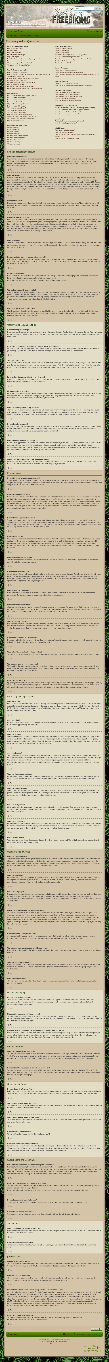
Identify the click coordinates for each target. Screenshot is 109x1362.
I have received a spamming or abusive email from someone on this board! (77, 75)
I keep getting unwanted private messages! (69, 72)
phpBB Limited (67, 1264)
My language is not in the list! (16, 80)
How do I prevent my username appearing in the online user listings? (29, 74)
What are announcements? (16, 137)
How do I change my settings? (17, 72)
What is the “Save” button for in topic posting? (22, 116)
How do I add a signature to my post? (19, 100)
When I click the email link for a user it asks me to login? (25, 88)
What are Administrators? (63, 48)
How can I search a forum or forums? (67, 92)
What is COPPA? (12, 50)
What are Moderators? (62, 50)
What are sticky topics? (14, 140)
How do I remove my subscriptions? (67, 114)
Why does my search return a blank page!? (69, 96)
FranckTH (54, 1341)
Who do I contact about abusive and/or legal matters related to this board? (76, 135)
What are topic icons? (14, 144)
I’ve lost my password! (14, 61)
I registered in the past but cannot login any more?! (23, 59)
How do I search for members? (65, 98)
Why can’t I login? (13, 57)
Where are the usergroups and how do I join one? (71, 55)
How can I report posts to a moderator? (20, 114)
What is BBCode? (13, 127)
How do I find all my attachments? (66, 123)
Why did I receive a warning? (16, 112)
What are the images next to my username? (21, 82)
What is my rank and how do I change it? (20, 86)
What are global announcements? (18, 135)
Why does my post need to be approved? (20, 118)
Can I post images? (13, 133)
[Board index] (32, 12)
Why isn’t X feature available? (64, 132)
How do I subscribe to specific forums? (68, 112)
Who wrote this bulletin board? (65, 130)
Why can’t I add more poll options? (18, 104)
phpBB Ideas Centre (14, 1280)
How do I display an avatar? (16, 84)
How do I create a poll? (14, 102)
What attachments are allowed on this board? (69, 121)
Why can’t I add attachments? (16, 110)
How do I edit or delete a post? (17, 97)
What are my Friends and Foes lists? (67, 83)
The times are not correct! (15, 76)
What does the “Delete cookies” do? (18, 65)
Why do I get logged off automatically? (19, 63)
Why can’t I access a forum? (16, 108)
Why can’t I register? (14, 52)
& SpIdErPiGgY (62, 1341)
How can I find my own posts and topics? (68, 100)
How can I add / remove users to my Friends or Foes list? (74, 85)
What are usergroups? (62, 52)
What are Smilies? (13, 131)
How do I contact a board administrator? (68, 138)
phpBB (45, 398)
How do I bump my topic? (15, 120)
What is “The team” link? (63, 63)
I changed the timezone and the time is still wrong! (23, 78)
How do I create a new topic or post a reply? (21, 95)
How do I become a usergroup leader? (67, 57)
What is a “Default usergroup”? (65, 61)
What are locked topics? (15, 142)
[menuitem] (20, 31)
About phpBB (69, 1266)
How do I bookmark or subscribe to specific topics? (72, 110)
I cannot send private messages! (66, 70)
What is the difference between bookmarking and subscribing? (75, 108)
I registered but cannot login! (16, 55)
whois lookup (61, 1294)
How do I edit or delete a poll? (16, 106)
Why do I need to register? (15, 48)
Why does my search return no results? (68, 94)
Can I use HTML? (13, 129)
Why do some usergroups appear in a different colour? (73, 59)
